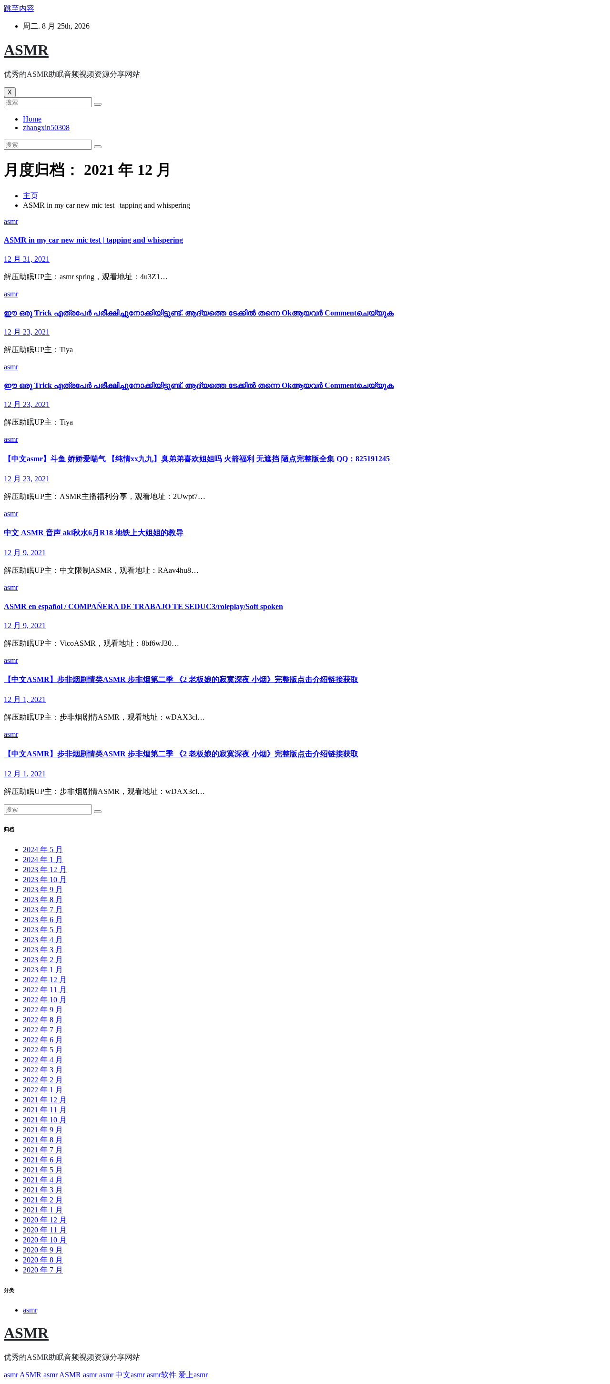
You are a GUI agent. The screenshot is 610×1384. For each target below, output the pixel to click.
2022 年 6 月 (43, 1040)
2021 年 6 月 (43, 1160)
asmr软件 (161, 1375)
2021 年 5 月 (43, 1170)
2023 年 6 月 (43, 920)
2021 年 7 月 (43, 1150)
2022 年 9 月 (43, 1010)
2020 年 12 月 (45, 1220)
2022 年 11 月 (45, 990)
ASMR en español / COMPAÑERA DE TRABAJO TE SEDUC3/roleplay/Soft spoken (143, 606)
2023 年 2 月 (43, 960)
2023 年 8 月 (43, 900)
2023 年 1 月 (43, 970)
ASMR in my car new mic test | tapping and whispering (93, 240)
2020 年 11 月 (45, 1230)
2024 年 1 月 (43, 859)
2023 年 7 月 (43, 910)
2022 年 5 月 (43, 1050)
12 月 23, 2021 (27, 332)
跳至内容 (19, 8)
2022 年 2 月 (43, 1080)
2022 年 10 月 (45, 1000)
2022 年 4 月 (43, 1060)
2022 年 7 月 (43, 1030)
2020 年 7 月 (43, 1270)
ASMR (26, 50)
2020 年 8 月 (43, 1260)
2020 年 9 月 (43, 1250)
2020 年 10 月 (45, 1240)
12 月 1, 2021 (25, 699)
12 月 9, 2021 (25, 553)
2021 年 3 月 (43, 1190)
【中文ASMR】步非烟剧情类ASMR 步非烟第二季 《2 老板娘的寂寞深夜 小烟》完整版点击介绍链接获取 (181, 679)
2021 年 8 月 (43, 1140)
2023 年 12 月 (45, 869)
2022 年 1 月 (43, 1090)
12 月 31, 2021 (27, 259)
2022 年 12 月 (45, 980)
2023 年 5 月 (43, 930)
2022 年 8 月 (43, 1020)
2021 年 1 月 (43, 1210)
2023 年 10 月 (45, 879)
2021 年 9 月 (43, 1130)
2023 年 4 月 (43, 940)
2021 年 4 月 (43, 1180)
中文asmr (130, 1375)
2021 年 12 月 (45, 1100)
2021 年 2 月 (43, 1200)
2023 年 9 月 (43, 889)
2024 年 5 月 (43, 849)
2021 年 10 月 (45, 1120)
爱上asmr (193, 1375)
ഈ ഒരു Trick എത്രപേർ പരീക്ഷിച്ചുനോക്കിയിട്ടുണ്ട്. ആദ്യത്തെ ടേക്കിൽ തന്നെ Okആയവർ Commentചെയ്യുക (199, 313)
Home (32, 119)
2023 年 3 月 (43, 950)
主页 (30, 196)
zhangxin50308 (46, 127)
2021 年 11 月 (45, 1110)
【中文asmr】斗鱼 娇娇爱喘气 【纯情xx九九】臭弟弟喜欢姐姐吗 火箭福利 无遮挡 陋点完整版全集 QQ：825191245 (197, 459)
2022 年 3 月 (43, 1070)
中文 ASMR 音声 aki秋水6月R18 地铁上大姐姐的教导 (93, 533)
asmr (11, 221)
